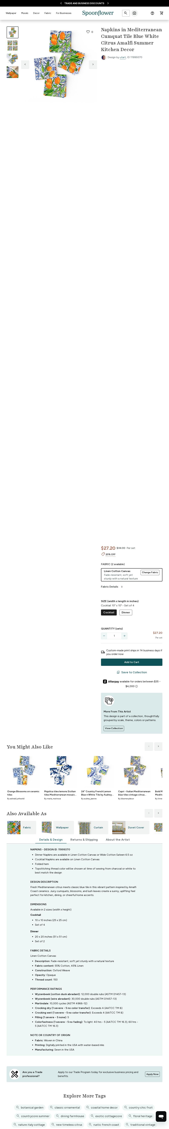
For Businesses (63, 13)
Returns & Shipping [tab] (84, 839)
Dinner (126, 612)
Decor (36, 13)
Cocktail (108, 612)
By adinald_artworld (15, 798)
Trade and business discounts (84, 3)
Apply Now (152, 1074)
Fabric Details (112, 587)
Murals (24, 13)
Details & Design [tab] (51, 839)
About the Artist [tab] (118, 839)
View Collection (114, 728)
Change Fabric (150, 572)
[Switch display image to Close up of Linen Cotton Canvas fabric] (12, 72)
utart (123, 57)
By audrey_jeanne (89, 798)
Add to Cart (131, 662)
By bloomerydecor (126, 798)
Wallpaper (11, 13)
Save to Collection (132, 672)
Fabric (48, 13)
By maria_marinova (52, 798)
